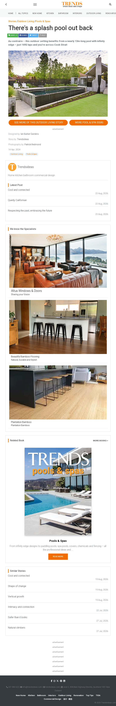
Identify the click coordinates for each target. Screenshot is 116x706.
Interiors (77, 13)
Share (24, 35)
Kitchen (50, 13)
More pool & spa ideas (88, 122)
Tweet (34, 35)
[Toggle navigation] (35, 4)
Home (10, 13)
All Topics (23, 13)
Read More (58, 556)
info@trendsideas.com (32, 687)
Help (43, 35)
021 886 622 (13, 687)
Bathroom (63, 13)
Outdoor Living (93, 13)
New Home (37, 13)
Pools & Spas (31, 154)
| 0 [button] (14, 35)
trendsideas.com (52, 687)
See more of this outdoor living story (38, 122)
